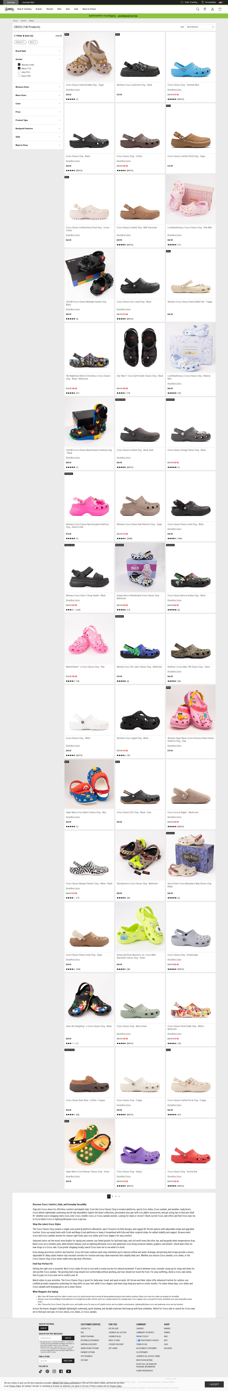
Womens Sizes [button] (22, 87)
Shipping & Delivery (89, 1344)
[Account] (213, 9)
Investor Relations (144, 1360)
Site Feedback (86, 1356)
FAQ (82, 1332)
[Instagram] (55, 1371)
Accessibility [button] (210, 2)
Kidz (166, 1340)
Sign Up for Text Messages (51, 1334)
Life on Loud (113, 1328)
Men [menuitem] (59, 9)
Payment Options (88, 1352)
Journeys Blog (115, 1336)
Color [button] (18, 104)
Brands (167, 1328)
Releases (168, 1348)
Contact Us (85, 1328)
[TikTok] (41, 1371)
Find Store (68, 1361)
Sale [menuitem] (76, 9)
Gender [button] (19, 59)
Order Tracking (191, 2)
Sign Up (44, 1328)
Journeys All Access (118, 1332)
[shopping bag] (220, 9)
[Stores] (205, 9)
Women (167, 1332)
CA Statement (142, 1352)
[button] (221, 2)
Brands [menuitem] (39, 9)
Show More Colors (73, 90)
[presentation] (24, 9)
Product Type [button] (22, 120)
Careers (140, 1328)
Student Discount (116, 1344)
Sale (166, 1344)
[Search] (198, 9)
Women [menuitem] (49, 9)
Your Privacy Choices (150, 1340)
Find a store (44, 1357)
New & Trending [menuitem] (24, 9)
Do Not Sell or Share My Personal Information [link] (146, 1365)
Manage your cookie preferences (66, 1383)
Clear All (59, 36)
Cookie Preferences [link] (144, 1371)
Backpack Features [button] (24, 128)
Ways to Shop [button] (22, 145)
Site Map (84, 1360)
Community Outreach (145, 1332)
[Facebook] (62, 1371)
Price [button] (18, 112)
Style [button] (18, 137)
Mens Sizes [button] (21, 95)
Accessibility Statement (146, 1348)
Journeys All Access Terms (148, 1356)
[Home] (9, 9)
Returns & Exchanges (90, 1340)
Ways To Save (114, 1340)
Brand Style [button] (21, 51)
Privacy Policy (142, 1336)
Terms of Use (141, 1344)
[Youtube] (69, 1371)
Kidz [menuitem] (68, 9)
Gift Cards (113, 1348)
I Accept (214, 1384)
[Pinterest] (48, 1371)
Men (165, 1336)
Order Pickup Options (90, 1348)
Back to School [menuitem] (89, 9)
